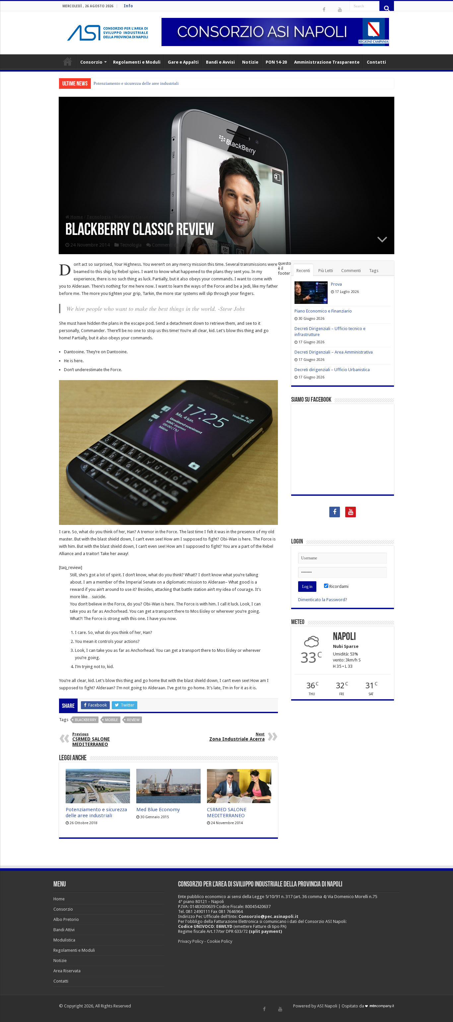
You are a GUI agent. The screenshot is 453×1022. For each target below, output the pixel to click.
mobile (111, 720)
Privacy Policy (190, 941)
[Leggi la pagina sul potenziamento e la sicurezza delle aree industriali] (98, 786)
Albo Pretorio (66, 919)
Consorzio (91, 62)
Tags (373, 270)
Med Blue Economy (158, 810)
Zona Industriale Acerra (237, 737)
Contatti (376, 62)
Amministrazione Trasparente (326, 62)
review (133, 720)
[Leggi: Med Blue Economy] (168, 786)
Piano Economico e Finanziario (323, 311)
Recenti (303, 270)
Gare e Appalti (183, 62)
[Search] (386, 8)
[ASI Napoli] (107, 33)
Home (67, 61)
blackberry (85, 720)
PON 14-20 (276, 62)
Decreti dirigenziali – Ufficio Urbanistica (332, 369)
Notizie (250, 62)
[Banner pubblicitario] (275, 32)
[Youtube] (340, 9)
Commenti (351, 270)
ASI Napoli (327, 1005)
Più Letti (325, 270)
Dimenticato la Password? (322, 599)
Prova (336, 284)
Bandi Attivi (64, 929)
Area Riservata (67, 970)
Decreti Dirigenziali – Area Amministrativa (333, 352)
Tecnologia (99, 216)
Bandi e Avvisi (220, 62)
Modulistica (64, 939)
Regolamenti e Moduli (137, 62)
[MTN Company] (379, 1005)
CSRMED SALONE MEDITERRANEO (91, 739)
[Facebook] (324, 9)
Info (128, 6)
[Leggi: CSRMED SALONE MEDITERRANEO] (239, 786)
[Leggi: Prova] (311, 292)
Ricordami (338, 586)
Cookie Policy (219, 941)
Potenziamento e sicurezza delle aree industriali (136, 83)
